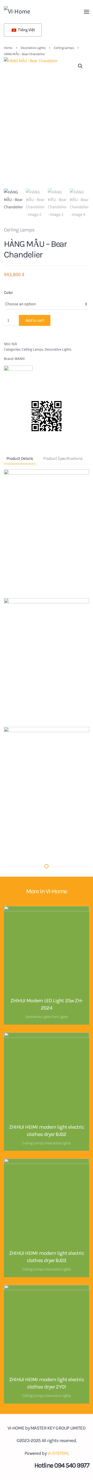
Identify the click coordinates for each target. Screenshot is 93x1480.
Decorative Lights (58, 349)
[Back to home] (38, 11)
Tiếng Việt (26, 30)
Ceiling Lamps (19, 230)
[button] (86, 11)
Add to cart (34, 320)
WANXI (20, 358)
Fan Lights (59, 1016)
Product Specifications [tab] (62, 458)
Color (8, 292)
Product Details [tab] (19, 458)
